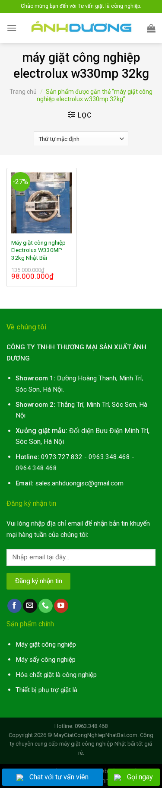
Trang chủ (23, 91)
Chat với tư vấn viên (59, 777)
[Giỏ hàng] (151, 28)
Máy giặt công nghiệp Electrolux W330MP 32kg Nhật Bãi (38, 250)
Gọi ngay (140, 777)
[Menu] (11, 27)
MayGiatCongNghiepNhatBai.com (95, 735)
